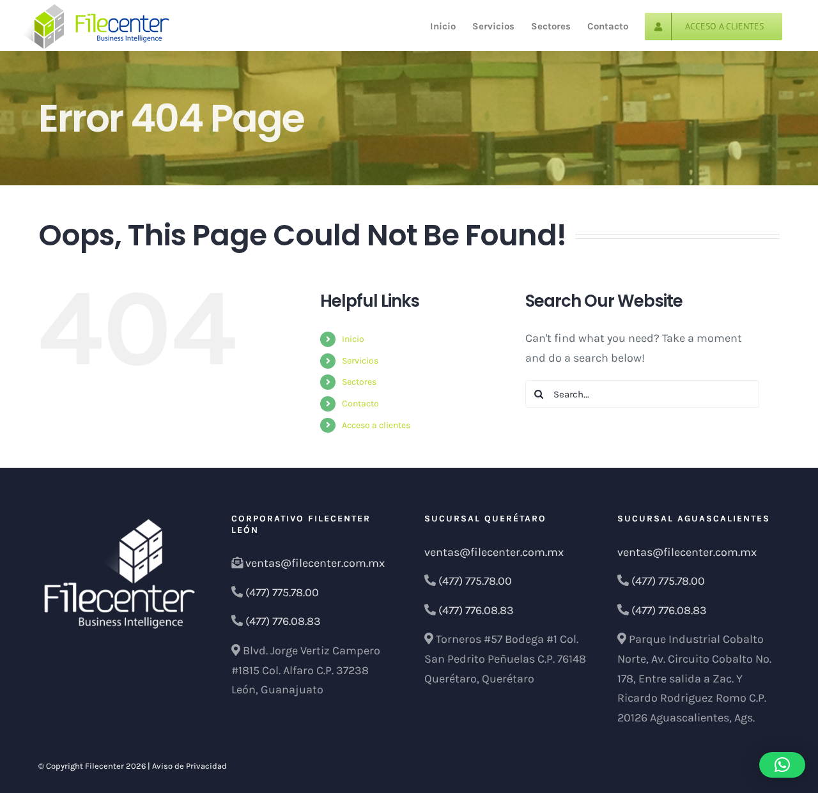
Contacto (360, 403)
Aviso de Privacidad (189, 766)
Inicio (353, 339)
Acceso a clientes (376, 425)
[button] (782, 765)
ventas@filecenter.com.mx (315, 563)
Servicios (360, 360)
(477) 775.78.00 (282, 592)
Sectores (359, 381)
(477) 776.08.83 (283, 621)
